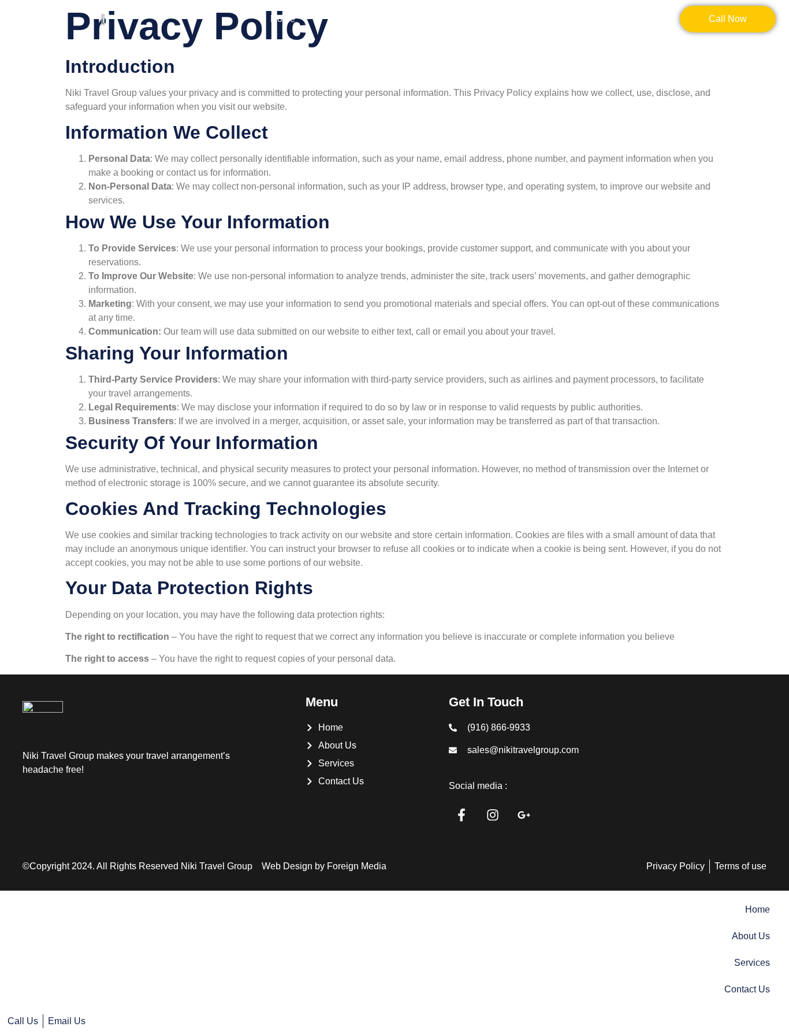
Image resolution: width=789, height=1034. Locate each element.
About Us (349, 19)
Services (420, 19)
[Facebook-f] (461, 815)
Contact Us (496, 19)
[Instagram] (492, 815)
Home (282, 19)
